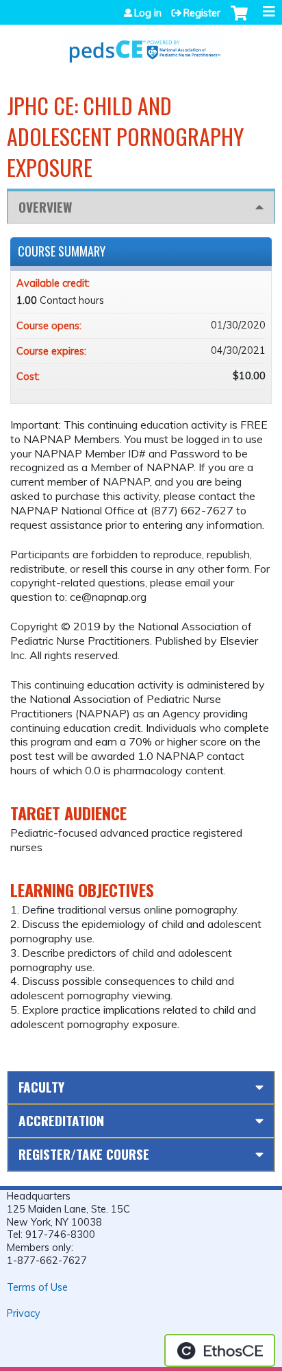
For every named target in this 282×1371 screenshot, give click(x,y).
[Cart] (239, 19)
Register (201, 13)
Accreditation (61, 1120)
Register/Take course (83, 1154)
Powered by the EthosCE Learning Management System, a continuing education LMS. (219, 1350)
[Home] (141, 45)
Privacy (23, 1313)
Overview (45, 207)
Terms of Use (37, 1287)
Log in (148, 13)
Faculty (41, 1087)
